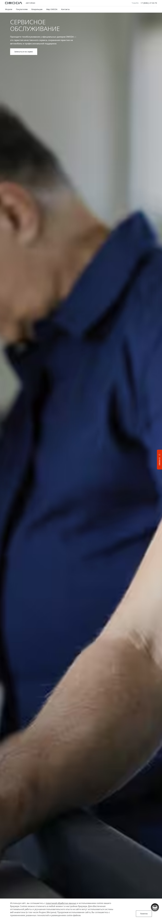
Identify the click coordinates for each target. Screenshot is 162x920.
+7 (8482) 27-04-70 (149, 3)
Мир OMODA (51, 9)
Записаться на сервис (23, 51)
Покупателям (22, 9)
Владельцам (36, 9)
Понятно (144, 913)
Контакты (65, 9)
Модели (8, 9)
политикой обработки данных (61, 903)
